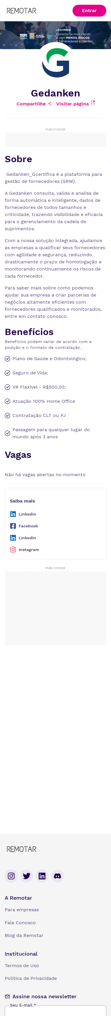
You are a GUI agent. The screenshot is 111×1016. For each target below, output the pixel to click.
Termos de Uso (22, 965)
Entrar (89, 10)
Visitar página (72, 104)
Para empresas (22, 909)
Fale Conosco (20, 922)
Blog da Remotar (24, 935)
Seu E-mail (23, 1005)
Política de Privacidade (31, 978)
